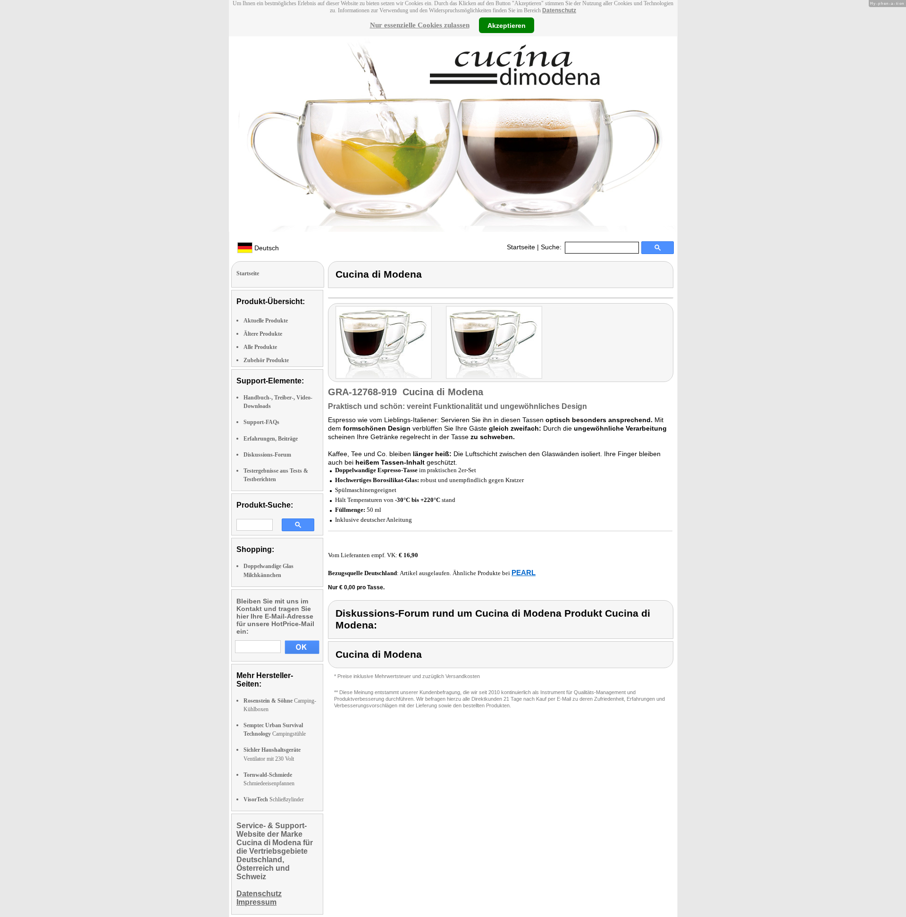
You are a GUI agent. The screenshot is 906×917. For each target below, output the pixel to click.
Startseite (521, 247)
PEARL (524, 573)
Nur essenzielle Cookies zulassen (420, 25)
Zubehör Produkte (266, 360)
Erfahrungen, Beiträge (270, 438)
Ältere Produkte (262, 334)
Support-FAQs (261, 422)
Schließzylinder (273, 799)
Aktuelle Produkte (265, 320)
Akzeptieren (506, 25)
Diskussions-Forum (267, 454)
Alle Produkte (260, 347)
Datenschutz (559, 10)
